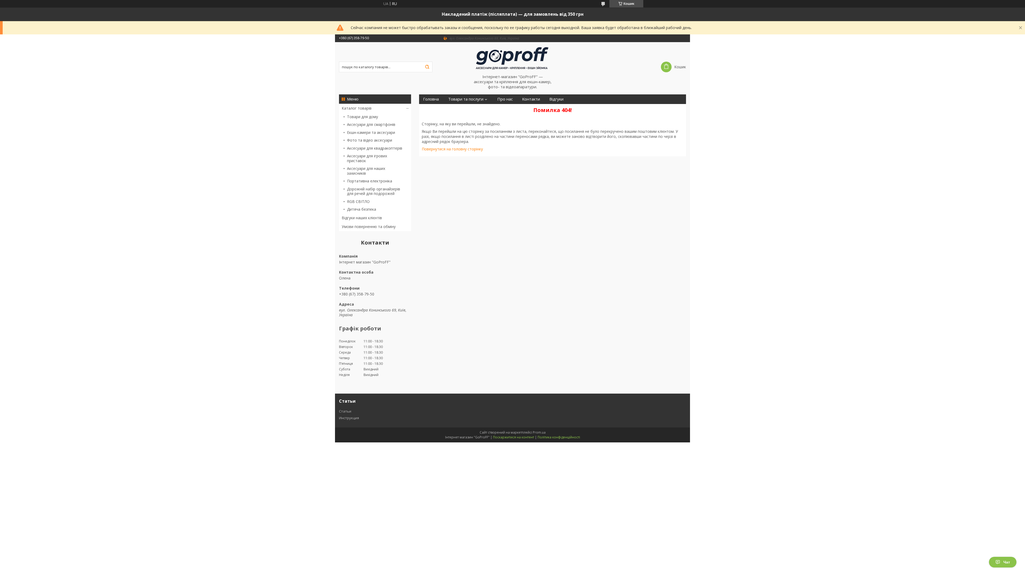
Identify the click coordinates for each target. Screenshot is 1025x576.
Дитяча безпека (361, 209)
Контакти (531, 99)
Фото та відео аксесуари (369, 140)
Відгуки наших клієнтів (362, 217)
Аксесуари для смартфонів (371, 124)
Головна (431, 99)
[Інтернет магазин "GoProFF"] (512, 58)
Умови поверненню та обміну (369, 226)
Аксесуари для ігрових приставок (367, 158)
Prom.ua (539, 432)
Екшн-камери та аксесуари (371, 132)
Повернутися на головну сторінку (452, 148)
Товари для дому (362, 116)
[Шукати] (427, 67)
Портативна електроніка (369, 180)
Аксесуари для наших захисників (366, 171)
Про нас (505, 99)
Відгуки (556, 99)
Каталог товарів (357, 108)
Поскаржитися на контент (513, 437)
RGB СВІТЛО (358, 201)
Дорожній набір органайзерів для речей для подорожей (373, 191)
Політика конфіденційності (559, 437)
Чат (1006, 562)
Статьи (345, 411)
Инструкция (349, 417)
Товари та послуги (465, 99)
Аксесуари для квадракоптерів (374, 148)
